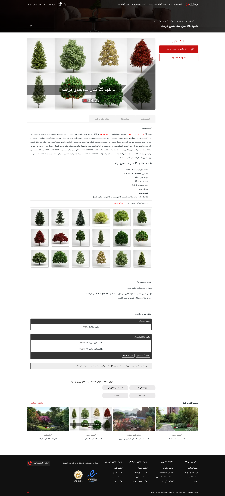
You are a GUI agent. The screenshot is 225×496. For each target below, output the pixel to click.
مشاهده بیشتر (37, 403)
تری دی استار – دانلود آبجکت (173, 492)
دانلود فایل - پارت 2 (95, 349)
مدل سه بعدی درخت (136, 134)
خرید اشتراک (128, 355)
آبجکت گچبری (167, 481)
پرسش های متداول (165, 472)
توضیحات (145, 119)
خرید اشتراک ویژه (191, 472)
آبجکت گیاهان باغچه (134, 435)
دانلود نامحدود (179, 57)
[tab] (145, 119)
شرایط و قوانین (167, 468)
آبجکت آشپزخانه (141, 472)
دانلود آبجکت (193, 468)
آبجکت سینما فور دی (115, 388)
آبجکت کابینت (117, 481)
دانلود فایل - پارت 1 (94, 343)
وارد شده (127, 298)
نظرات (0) (125, 119)
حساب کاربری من (191, 477)
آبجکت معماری (142, 477)
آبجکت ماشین (117, 477)
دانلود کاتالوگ (93, 327)
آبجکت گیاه (169, 21)
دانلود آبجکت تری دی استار (187, 21)
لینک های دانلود (102, 119)
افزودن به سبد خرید (177, 49)
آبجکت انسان (118, 472)
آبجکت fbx (142, 395)
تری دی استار (105, 134)
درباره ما (195, 481)
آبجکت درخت (157, 21)
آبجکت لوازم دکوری (140, 481)
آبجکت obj (115, 395)
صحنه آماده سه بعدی (164, 477)
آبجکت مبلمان (142, 468)
